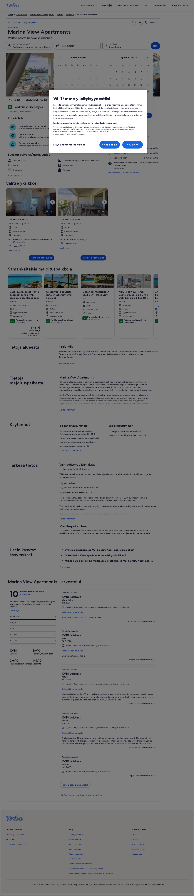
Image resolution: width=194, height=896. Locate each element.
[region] (98, 121)
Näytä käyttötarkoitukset (69, 144)
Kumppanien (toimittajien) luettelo (69, 134)
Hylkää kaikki (110, 144)
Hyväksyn (132, 144)
